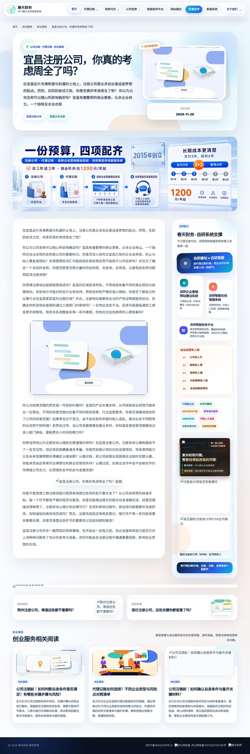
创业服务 (27, 26)
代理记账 (91, 9)
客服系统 (211, 9)
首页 (74, 9)
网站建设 (176, 9)
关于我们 (234, 9)
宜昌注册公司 (34, 116)
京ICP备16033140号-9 (159, 745)
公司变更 (133, 9)
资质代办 (112, 9)
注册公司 (112, 443)
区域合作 (193, 9)
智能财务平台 (155, 9)
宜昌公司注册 (57, 116)
